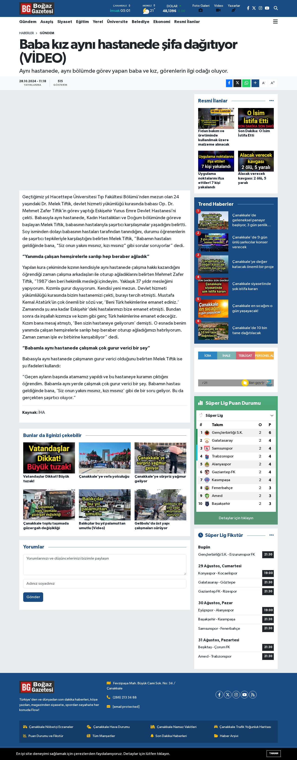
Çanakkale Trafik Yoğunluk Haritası (245, 727)
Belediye (140, 22)
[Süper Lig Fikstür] (271, 535)
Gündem (27, 22)
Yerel (98, 22)
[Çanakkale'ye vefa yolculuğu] (105, 458)
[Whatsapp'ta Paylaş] (246, 83)
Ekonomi (161, 22)
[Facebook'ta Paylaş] (229, 83)
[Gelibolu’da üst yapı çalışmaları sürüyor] (160, 505)
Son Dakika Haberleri (171, 736)
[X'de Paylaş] (237, 83)
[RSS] (253, 694)
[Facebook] (219, 694)
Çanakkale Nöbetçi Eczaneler (51, 727)
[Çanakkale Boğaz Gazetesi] (36, 8)
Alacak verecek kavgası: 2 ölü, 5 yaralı (252, 178)
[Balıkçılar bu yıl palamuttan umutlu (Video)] (105, 505)
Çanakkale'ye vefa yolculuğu (104, 476)
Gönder (33, 597)
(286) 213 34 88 (125, 697)
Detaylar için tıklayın (236, 518)
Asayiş (46, 22)
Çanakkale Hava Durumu (111, 727)
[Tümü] (271, 101)
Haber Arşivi (229, 736)
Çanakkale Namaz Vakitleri (177, 727)
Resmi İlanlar (187, 22)
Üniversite (117, 22)
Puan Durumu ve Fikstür (46, 736)
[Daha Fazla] (255, 83)
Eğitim (82, 22)
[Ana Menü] (275, 22)
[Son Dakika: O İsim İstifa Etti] (256, 118)
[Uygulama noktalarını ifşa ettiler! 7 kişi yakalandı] (216, 161)
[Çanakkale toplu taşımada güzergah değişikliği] (49, 505)
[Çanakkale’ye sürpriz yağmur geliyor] (160, 458)
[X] (228, 694)
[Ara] (276, 9)
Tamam (273, 753)
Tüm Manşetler (103, 736)
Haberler (26, 33)
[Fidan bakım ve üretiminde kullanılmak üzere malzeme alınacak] (216, 118)
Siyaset (64, 22)
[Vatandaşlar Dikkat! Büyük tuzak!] (49, 458)
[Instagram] (236, 694)
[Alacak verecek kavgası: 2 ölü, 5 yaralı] (256, 161)
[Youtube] (244, 694)
